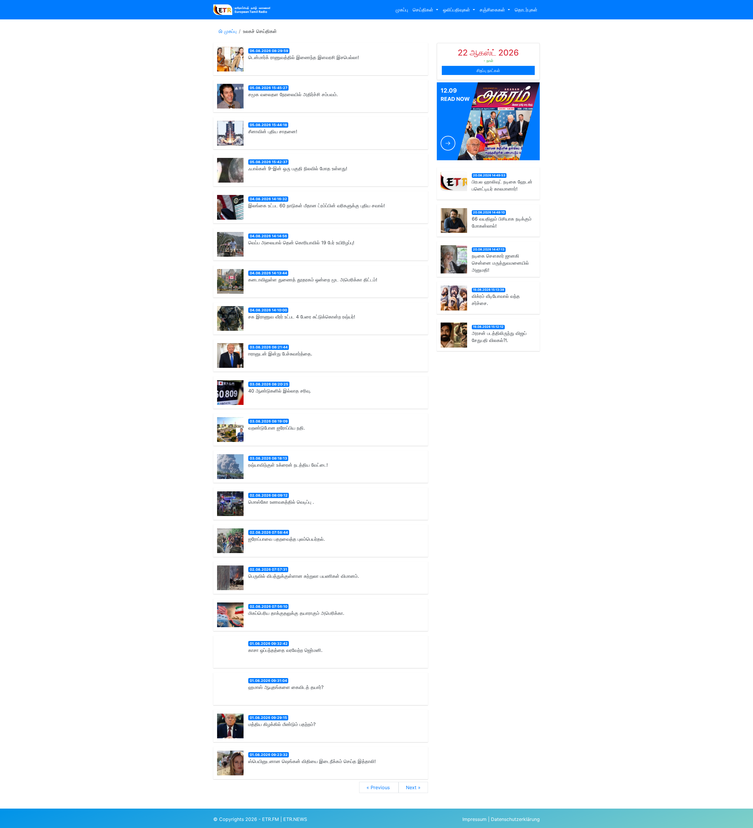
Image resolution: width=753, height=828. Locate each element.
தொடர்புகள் (526, 10)
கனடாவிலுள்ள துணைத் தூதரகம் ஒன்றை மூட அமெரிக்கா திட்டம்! (312, 280)
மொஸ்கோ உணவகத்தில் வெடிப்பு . (281, 502)
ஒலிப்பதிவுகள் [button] (457, 10)
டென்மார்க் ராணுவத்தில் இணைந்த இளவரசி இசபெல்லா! (303, 57)
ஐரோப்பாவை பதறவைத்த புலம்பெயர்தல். (286, 539)
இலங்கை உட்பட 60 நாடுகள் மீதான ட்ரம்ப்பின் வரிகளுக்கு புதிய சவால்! (316, 205)
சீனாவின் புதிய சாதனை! (272, 131)
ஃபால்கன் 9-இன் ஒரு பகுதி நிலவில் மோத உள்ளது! (297, 168)
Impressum (474, 819)
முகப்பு (402, 10)
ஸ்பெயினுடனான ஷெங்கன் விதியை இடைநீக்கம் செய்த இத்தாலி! (312, 761)
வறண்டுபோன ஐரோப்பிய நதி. (276, 428)
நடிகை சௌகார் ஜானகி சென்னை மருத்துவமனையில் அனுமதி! (500, 263)
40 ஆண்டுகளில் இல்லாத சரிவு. (279, 391)
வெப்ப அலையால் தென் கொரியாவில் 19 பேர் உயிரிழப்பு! (301, 243)
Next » (413, 787)
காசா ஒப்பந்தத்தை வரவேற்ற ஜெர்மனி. (285, 650)
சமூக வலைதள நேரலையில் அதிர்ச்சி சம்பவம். (293, 94)
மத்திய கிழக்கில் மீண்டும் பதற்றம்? (282, 724)
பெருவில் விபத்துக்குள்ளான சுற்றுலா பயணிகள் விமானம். (303, 576)
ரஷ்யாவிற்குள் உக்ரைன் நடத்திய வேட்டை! (288, 465)
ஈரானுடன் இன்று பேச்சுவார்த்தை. (280, 354)
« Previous (378, 787)
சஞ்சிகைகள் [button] (493, 10)
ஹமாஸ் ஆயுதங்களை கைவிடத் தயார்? (286, 687)
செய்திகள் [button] (424, 10)
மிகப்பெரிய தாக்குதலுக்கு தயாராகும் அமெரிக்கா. (296, 613)
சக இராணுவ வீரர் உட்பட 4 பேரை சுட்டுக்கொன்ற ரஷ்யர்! (301, 317)
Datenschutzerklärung (515, 819)
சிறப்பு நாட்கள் (488, 70)
